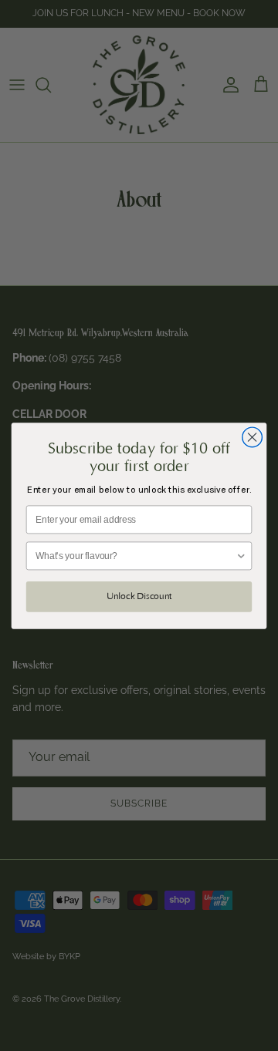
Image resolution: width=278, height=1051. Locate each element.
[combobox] (136, 555)
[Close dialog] (252, 437)
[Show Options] (241, 555)
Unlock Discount (139, 596)
